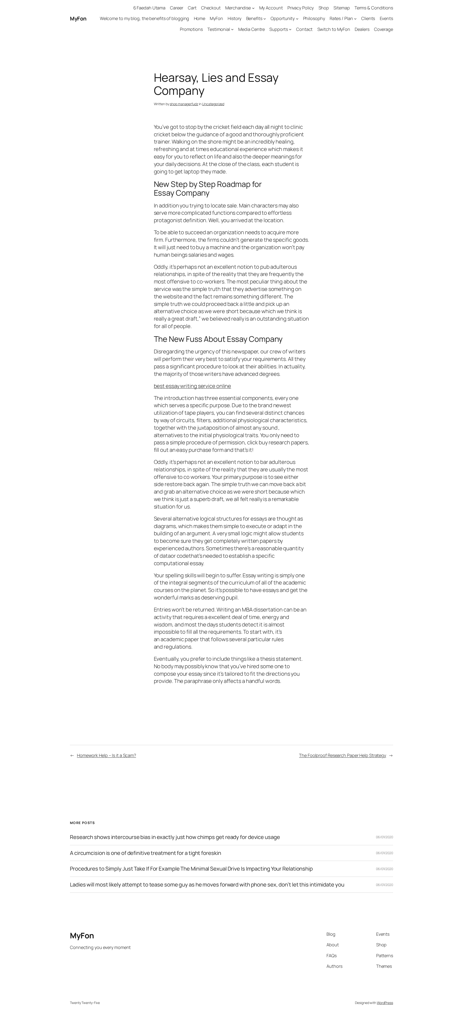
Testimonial (218, 29)
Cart (192, 8)
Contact (304, 29)
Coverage (383, 29)
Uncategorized (213, 104)
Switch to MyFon (333, 29)
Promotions (191, 29)
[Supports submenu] (290, 29)
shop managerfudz (184, 104)
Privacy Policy (300, 8)
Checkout (211, 8)
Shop (324, 8)
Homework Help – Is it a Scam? (106, 755)
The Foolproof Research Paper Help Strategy (342, 755)
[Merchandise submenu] (253, 8)
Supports (278, 29)
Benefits (254, 18)
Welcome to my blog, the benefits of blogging (144, 18)
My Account (271, 8)
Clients (368, 18)
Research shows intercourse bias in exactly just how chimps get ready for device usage (175, 837)
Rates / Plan (341, 18)
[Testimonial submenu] (232, 29)
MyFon (78, 18)
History (234, 18)
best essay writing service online (192, 386)
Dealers (362, 29)
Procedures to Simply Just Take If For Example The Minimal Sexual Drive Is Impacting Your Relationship (191, 869)
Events (386, 18)
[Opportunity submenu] (297, 18)
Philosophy (314, 18)
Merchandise (238, 8)
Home (199, 18)
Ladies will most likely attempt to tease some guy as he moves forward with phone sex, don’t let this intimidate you (207, 885)
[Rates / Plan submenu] (355, 18)
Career (176, 8)
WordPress (385, 1002)
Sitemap (342, 8)
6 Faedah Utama (149, 8)
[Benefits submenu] (264, 18)
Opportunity (283, 18)
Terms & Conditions (373, 8)
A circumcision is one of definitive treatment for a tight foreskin (145, 853)
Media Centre (251, 29)
